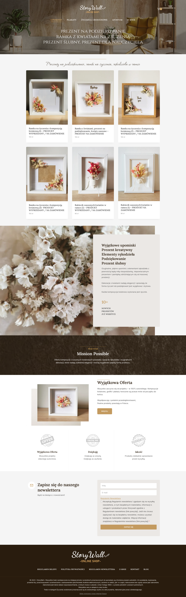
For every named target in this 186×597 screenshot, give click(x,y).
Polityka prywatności (73, 569)
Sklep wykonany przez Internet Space (93, 594)
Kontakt (135, 569)
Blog (146, 569)
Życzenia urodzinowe (94, 20)
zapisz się (128, 527)
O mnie (131, 20)
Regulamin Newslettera (111, 498)
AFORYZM (117, 20)
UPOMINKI (56, 20)
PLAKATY (71, 20)
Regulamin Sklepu (47, 569)
